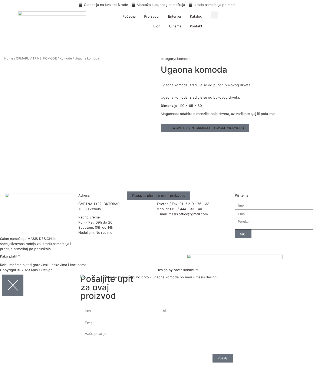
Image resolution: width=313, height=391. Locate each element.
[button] (214, 14)
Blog (157, 26)
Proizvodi (151, 16)
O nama (175, 26)
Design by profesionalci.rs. (177, 270)
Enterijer (174, 16)
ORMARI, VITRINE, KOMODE (36, 58)
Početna (129, 16)
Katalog (196, 16)
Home (8, 58)
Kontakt (196, 26)
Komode (66, 58)
